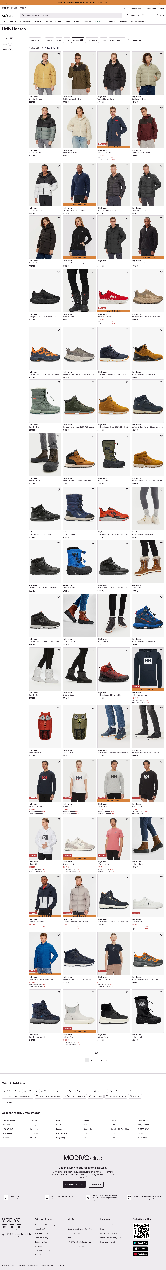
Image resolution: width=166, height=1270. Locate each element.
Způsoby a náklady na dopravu (47, 1225)
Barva (58, 40)
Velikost (49, 40)
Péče (102, 1229)
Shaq (85, 1133)
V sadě (103, 40)
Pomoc (161, 8)
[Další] (159, 2)
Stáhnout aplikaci (137, 8)
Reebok (86, 1120)
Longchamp (60, 1137)
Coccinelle (87, 1129)
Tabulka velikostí (106, 1225)
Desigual (32, 1137)
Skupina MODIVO (75, 1233)
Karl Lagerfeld (61, 1133)
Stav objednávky (41, 1233)
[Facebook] (19, 1227)
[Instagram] (4, 1227)
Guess (113, 1125)
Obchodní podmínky (76, 1246)
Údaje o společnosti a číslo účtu (80, 1229)
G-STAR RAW (143, 1129)
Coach (58, 1125)
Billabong (32, 1125)
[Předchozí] (6, 2)
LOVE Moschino (8, 1120)
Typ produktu (92, 40)
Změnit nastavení (33, 1265)
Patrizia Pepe (7, 1133)
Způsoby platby (41, 1242)
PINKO (86, 1137)
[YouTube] (11, 1227)
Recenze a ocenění (107, 1242)
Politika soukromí (47, 1265)
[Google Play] (140, 1243)
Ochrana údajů (60, 1265)
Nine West (6, 1125)
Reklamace (39, 1246)
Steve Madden (34, 1133)
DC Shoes (6, 1137)
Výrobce (77, 40)
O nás (70, 1225)
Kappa (113, 1120)
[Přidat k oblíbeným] (58, 54)
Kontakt (38, 1255)
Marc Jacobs (143, 1137)
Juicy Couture (143, 1125)
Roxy (58, 1120)
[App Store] (140, 1248)
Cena (67, 40)
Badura (59, 1129)
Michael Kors (34, 1129)
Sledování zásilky (41, 1237)
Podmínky (21, 1265)
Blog (126, 8)
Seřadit (33, 40)
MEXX (85, 1125)
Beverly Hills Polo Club (120, 1129)
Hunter (113, 1133)
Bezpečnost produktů (108, 1233)
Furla (113, 1137)
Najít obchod (151, 8)
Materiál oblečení (117, 40)
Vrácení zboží (40, 1229)
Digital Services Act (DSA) (110, 1237)
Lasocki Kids (143, 1120)
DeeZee (141, 1133)
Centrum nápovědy (42, 1250)
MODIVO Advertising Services (80, 1242)
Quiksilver (33, 1120)
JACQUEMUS (7, 1129)
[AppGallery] (140, 1254)
